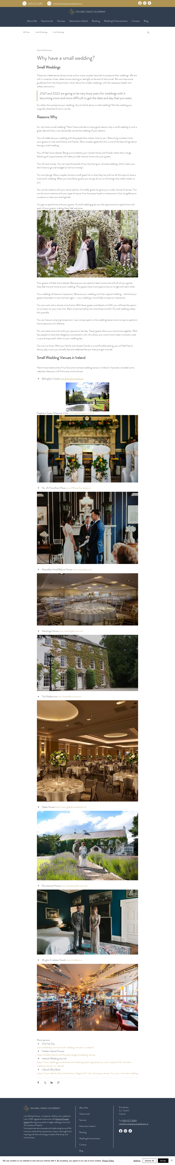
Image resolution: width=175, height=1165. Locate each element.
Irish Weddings (58, 32)
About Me (83, 1107)
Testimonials (84, 1113)
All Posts (26, 32)
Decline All (149, 1160)
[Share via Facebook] (38, 1082)
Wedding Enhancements (89, 1138)
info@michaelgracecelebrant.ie (67, 3)
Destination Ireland (87, 1126)
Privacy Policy (108, 1160)
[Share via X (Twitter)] (45, 1082)
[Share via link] (58, 1082)
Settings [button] (136, 1160)
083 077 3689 (35, 3)
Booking (82, 1132)
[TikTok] (149, 3)
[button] (61, 21)
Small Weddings (41, 32)
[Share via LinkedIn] (51, 1082)
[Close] (171, 1160)
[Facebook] (140, 3)
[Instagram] (144, 3)
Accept (163, 1160)
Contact (82, 1144)
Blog (81, 1150)
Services (82, 1120)
